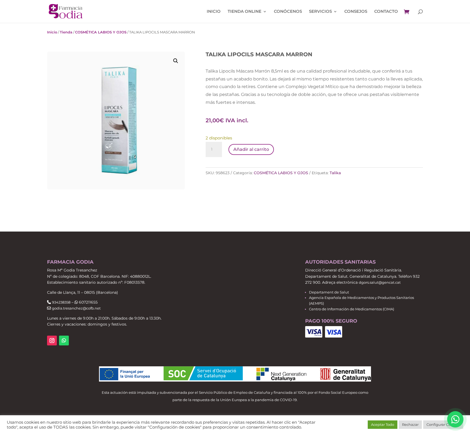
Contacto (386, 12)
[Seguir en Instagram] (52, 340)
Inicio (214, 12)
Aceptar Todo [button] (382, 424)
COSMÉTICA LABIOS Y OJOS (100, 32)
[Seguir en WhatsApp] (64, 340)
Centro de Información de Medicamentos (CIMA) (351, 309)
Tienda (66, 32)
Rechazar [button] (410, 424)
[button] (176, 61)
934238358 (61, 302)
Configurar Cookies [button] (443, 424)
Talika (335, 172)
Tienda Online (244, 12)
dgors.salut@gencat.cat (380, 282)
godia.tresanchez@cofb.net (76, 308)
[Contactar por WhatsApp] (455, 419)
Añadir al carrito (251, 149)
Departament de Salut (329, 292)
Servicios (320, 12)
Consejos (355, 12)
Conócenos (288, 12)
